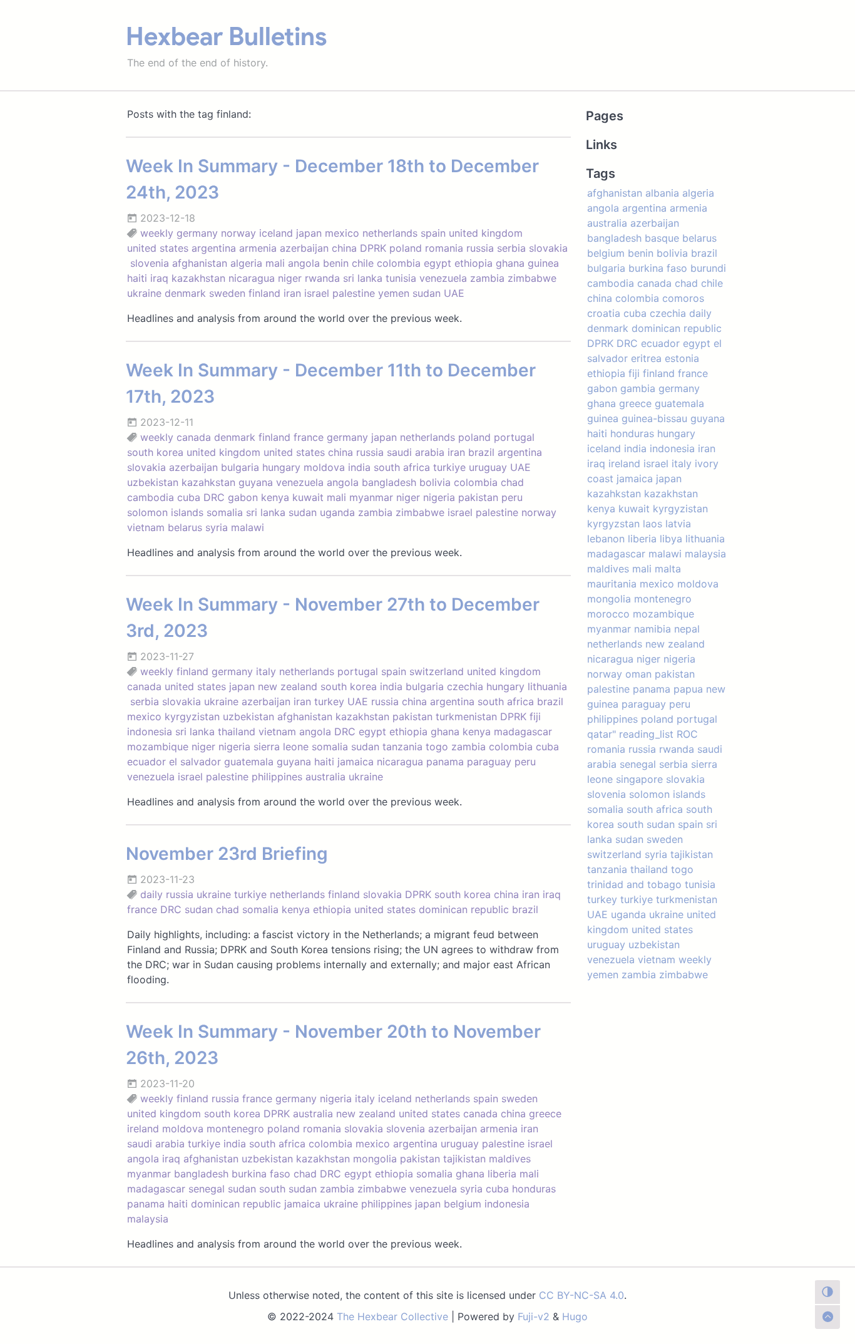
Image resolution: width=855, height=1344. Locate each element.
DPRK (373, 248)
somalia (225, 512)
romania (444, 248)
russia (480, 248)
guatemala (249, 761)
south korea (155, 452)
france (309, 437)
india (359, 467)
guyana (255, 482)
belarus (185, 527)
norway (238, 233)
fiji (535, 716)
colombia (399, 263)
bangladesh (389, 482)
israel (316, 293)
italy (266, 671)
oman (638, 674)
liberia (502, 1173)
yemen (393, 293)
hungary (281, 467)
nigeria (439, 497)
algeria (246, 263)
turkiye (449, 467)
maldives (510, 1158)
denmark (185, 293)
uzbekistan (152, 482)
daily (151, 894)
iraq (159, 278)
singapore (639, 779)
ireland (143, 1128)
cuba (188, 497)
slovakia (548, 248)
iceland (276, 233)
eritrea (646, 358)
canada (194, 437)
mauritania (612, 583)
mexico (342, 233)
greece (545, 1113)
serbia (511, 248)
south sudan (288, 1188)
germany (197, 233)
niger (290, 278)
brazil (481, 452)
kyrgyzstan (613, 523)
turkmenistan (466, 716)
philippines (277, 776)
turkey (329, 701)
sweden (227, 293)
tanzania (402, 746)
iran (292, 293)
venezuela (443, 278)
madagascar (523, 731)
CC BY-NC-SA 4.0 (581, 1295)
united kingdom (486, 233)
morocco (608, 613)
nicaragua (251, 278)
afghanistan (199, 263)
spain (433, 233)
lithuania (547, 686)
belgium (462, 1203)
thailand (236, 731)
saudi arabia (415, 452)
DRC (214, 497)
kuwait (308, 497)
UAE (454, 293)
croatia (603, 313)
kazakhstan (198, 278)
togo (437, 746)
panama (445, 761)
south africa (402, 467)
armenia (258, 248)
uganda (337, 512)
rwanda (322, 278)
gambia (637, 388)
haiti (137, 278)
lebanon (606, 538)
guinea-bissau (654, 418)
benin (336, 263)
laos (652, 523)
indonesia (149, 731)
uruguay (488, 467)
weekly (156, 233)
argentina (214, 248)
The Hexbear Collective (392, 1316)
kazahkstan (208, 482)
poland (405, 248)
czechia (465, 686)
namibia (652, 629)
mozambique (157, 746)
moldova (324, 467)
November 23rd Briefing (227, 853)
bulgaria (240, 467)
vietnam (146, 527)
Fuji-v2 (534, 1316)
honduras (534, 1188)
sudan (426, 293)
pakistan (478, 497)
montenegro (235, 1128)
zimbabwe (532, 278)
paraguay (489, 761)
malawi (247, 527)
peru (512, 497)
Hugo (575, 1316)
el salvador (195, 761)
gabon (243, 497)
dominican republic (464, 909)
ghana (510, 263)
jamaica (355, 761)
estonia (682, 358)
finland (264, 293)
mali (275, 263)
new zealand (287, 686)
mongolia (375, 1158)
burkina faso (261, 1173)
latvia (678, 523)
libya (671, 538)
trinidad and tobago (634, 884)
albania (662, 193)
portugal (514, 437)
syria (216, 527)
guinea (543, 263)
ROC (687, 734)
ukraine (144, 293)
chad (512, 482)
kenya (275, 497)
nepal (687, 629)
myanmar (371, 497)
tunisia (401, 278)
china (344, 248)
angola (304, 263)
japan (309, 233)
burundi (708, 268)
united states (157, 248)
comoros (683, 298)
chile (363, 263)
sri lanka (362, 278)
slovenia (149, 263)
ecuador (146, 761)
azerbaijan (304, 248)
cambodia (150, 497)
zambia (487, 278)
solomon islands (165, 512)
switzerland (436, 671)
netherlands (389, 233)
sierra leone (281, 746)
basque (662, 238)
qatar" (601, 734)
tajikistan (464, 1158)
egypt (437, 263)
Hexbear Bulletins (226, 36)
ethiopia (473, 263)
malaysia (147, 1218)
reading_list (646, 734)
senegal (206, 1188)
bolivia (435, 482)
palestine (353, 293)
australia (325, 776)
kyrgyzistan (192, 716)
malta (668, 568)
